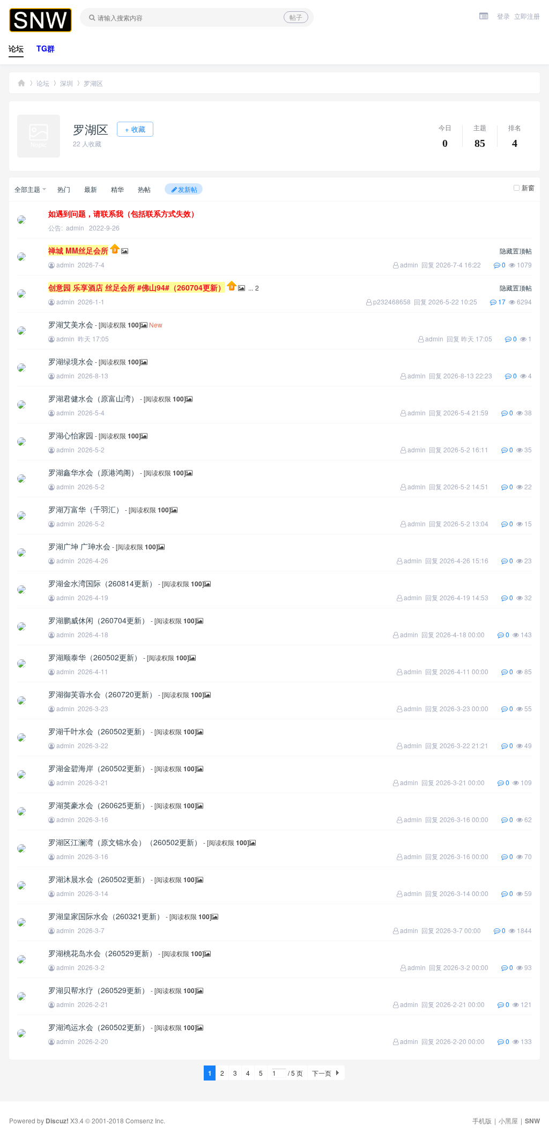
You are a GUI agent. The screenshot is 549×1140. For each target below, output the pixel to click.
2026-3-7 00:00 (465, 930)
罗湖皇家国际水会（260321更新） (106, 916)
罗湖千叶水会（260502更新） (98, 731)
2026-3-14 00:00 (470, 893)
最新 (90, 188)
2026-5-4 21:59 (472, 412)
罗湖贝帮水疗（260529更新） (98, 990)
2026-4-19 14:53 (470, 597)
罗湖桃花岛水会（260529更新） (102, 953)
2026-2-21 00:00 (467, 1004)
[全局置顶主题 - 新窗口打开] (115, 250)
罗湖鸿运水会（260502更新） (98, 1027)
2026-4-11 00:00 (470, 671)
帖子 (296, 16)
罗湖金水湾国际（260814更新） (102, 583)
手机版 (482, 1120)
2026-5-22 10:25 (459, 301)
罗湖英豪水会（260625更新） (98, 805)
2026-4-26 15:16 (470, 560)
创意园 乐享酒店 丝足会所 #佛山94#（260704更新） (136, 287)
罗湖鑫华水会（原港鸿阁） (93, 472)
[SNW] (40, 29)
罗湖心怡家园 (70, 435)
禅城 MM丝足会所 (78, 250)
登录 (503, 15)
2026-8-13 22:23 (474, 375)
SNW (21, 82)
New (155, 324)
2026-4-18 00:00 (467, 634)
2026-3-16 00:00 (470, 819)
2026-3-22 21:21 (470, 745)
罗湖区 (93, 82)
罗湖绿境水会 (70, 361)
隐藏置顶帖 (516, 250)
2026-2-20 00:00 (467, 1041)
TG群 (45, 48)
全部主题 (27, 188)
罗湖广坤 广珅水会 (79, 546)
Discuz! (57, 1121)
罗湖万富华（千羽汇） (85, 509)
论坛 (16, 48)
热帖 (144, 188)
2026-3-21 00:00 (467, 782)
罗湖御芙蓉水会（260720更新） (102, 694)
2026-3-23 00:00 (470, 708)
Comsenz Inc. (145, 1120)
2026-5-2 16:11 (472, 449)
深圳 (66, 82)
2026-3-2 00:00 (472, 967)
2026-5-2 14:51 (472, 486)
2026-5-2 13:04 (472, 523)
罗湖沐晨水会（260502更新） (98, 879)
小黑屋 (508, 1120)
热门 (63, 188)
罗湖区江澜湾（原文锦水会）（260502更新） (125, 842)
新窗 (528, 187)
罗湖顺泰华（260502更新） (95, 657)
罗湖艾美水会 (70, 324)
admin (75, 227)
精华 (117, 188)
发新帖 (187, 188)
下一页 (321, 1072)
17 (502, 301)
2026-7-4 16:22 (465, 264)
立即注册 (527, 15)
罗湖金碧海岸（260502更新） (98, 768)
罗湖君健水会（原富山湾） (93, 398)
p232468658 (392, 301)
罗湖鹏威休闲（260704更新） (98, 620)
